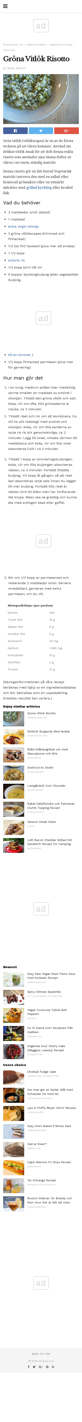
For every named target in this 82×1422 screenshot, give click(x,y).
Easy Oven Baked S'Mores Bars (49, 1126)
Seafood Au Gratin (40, 767)
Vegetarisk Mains (36, 44)
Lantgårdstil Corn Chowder (46, 785)
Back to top (41, 1354)
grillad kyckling (39, 188)
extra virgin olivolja (23, 226)
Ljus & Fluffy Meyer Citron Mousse (51, 1107)
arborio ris (16, 260)
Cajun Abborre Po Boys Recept (49, 1162)
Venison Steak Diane (41, 821)
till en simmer (19, 355)
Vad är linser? (37, 1144)
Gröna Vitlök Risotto (41, 713)
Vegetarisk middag (60, 44)
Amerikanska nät (13, 44)
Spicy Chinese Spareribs (44, 991)
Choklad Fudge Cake (41, 1071)
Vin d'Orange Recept (41, 1180)
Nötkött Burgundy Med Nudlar (48, 731)
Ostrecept (9, 50)
